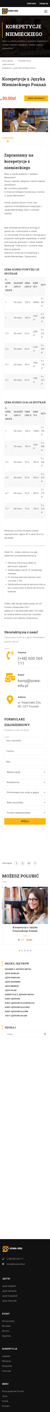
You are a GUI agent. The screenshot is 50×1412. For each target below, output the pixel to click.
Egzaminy (6, 1336)
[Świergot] (29, 863)
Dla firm (5, 1331)
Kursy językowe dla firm (16, 1011)
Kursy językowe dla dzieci (17, 1007)
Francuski (6, 1371)
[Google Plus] (23, 863)
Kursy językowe (12, 999)
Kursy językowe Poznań (13, 1391)
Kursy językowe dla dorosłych (19, 1003)
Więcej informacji (36, 98)
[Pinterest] (35, 863)
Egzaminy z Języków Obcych (18, 969)
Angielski (6, 1356)
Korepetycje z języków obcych (19, 994)
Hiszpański (7, 1366)
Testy (4, 1396)
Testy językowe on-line (16, 1016)
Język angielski (12, 973)
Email (21, 674)
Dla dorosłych (8, 1321)
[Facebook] (16, 863)
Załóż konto (31, 4)
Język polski (10, 990)
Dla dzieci (6, 1326)
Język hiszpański (12, 982)
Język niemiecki (12, 986)
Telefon (22, 652)
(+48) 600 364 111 (15, 1259)
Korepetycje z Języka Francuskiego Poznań (25, 929)
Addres (22, 697)
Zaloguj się (43, 4)
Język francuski (12, 978)
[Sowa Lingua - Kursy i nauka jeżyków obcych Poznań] (10, 12)
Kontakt (5, 1406)
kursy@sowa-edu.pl (16, 1264)
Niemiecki (6, 1361)
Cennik (5, 1401)
